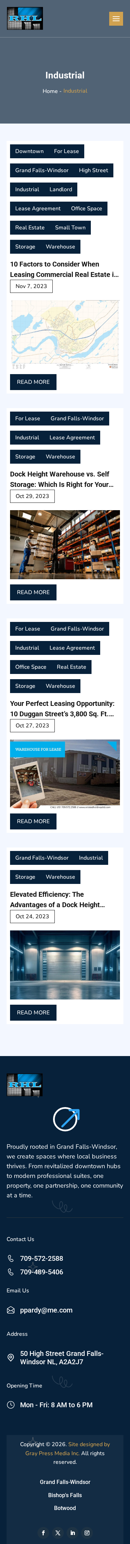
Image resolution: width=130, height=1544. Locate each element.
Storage (25, 247)
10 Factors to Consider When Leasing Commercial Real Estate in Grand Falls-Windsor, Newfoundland (64, 270)
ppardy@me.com (46, 1310)
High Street (93, 170)
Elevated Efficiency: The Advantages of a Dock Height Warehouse (55, 900)
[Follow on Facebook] (43, 1533)
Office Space (86, 208)
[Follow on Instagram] (87, 1533)
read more (33, 382)
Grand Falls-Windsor (42, 170)
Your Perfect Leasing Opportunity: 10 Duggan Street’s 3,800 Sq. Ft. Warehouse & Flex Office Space (62, 709)
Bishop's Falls (65, 1495)
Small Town (70, 227)
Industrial (27, 189)
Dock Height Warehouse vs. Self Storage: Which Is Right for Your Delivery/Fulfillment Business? (59, 480)
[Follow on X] (58, 1533)
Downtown (29, 151)
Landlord (61, 189)
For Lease (66, 151)
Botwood (65, 1508)
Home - (52, 91)
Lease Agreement (38, 208)
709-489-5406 (41, 1272)
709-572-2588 (41, 1258)
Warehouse (60, 247)
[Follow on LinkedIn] (72, 1533)
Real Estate (30, 227)
